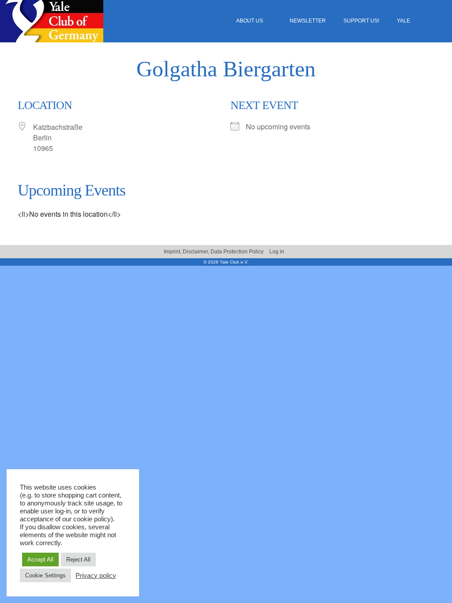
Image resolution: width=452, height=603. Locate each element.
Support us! (361, 21)
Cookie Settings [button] (45, 575)
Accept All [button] (40, 559)
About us (249, 21)
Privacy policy (95, 575)
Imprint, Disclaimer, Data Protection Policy (214, 252)
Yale (403, 21)
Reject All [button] (78, 559)
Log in (276, 252)
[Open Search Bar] (440, 21)
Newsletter (308, 21)
